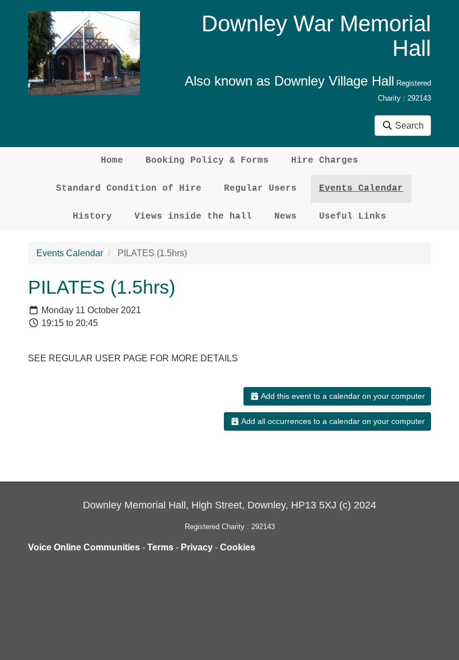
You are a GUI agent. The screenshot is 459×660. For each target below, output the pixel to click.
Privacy (197, 547)
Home (112, 160)
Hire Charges (324, 160)
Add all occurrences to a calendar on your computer (332, 421)
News (285, 216)
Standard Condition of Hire (129, 188)
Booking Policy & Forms (207, 160)
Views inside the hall (193, 216)
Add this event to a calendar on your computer (342, 396)
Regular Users (260, 188)
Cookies (237, 547)
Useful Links (352, 216)
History (92, 216)
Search (408, 125)
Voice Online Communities (84, 547)
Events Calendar (361, 188)
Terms (160, 547)
